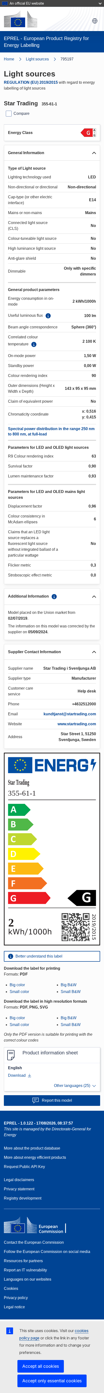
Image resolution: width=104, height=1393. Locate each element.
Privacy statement (19, 1189)
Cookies (11, 1288)
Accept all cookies (40, 1366)
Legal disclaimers (19, 1180)
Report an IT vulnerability (25, 1270)
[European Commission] (20, 19)
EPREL (38, 1123)
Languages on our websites (27, 1279)
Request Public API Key (24, 1167)
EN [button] (94, 21)
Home (9, 59)
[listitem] (43, 59)
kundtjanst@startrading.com (70, 714)
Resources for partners (23, 1261)
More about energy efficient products (35, 1157)
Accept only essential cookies (52, 1380)
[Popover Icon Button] (48, 315)
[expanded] (94, 153)
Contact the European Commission (34, 1242)
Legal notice (14, 1307)
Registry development (22, 1198)
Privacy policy (16, 1298)
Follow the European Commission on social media (47, 1252)
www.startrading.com (77, 724)
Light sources (37, 59)
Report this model (57, 1100)
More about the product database (32, 1148)
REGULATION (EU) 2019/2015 (31, 82)
